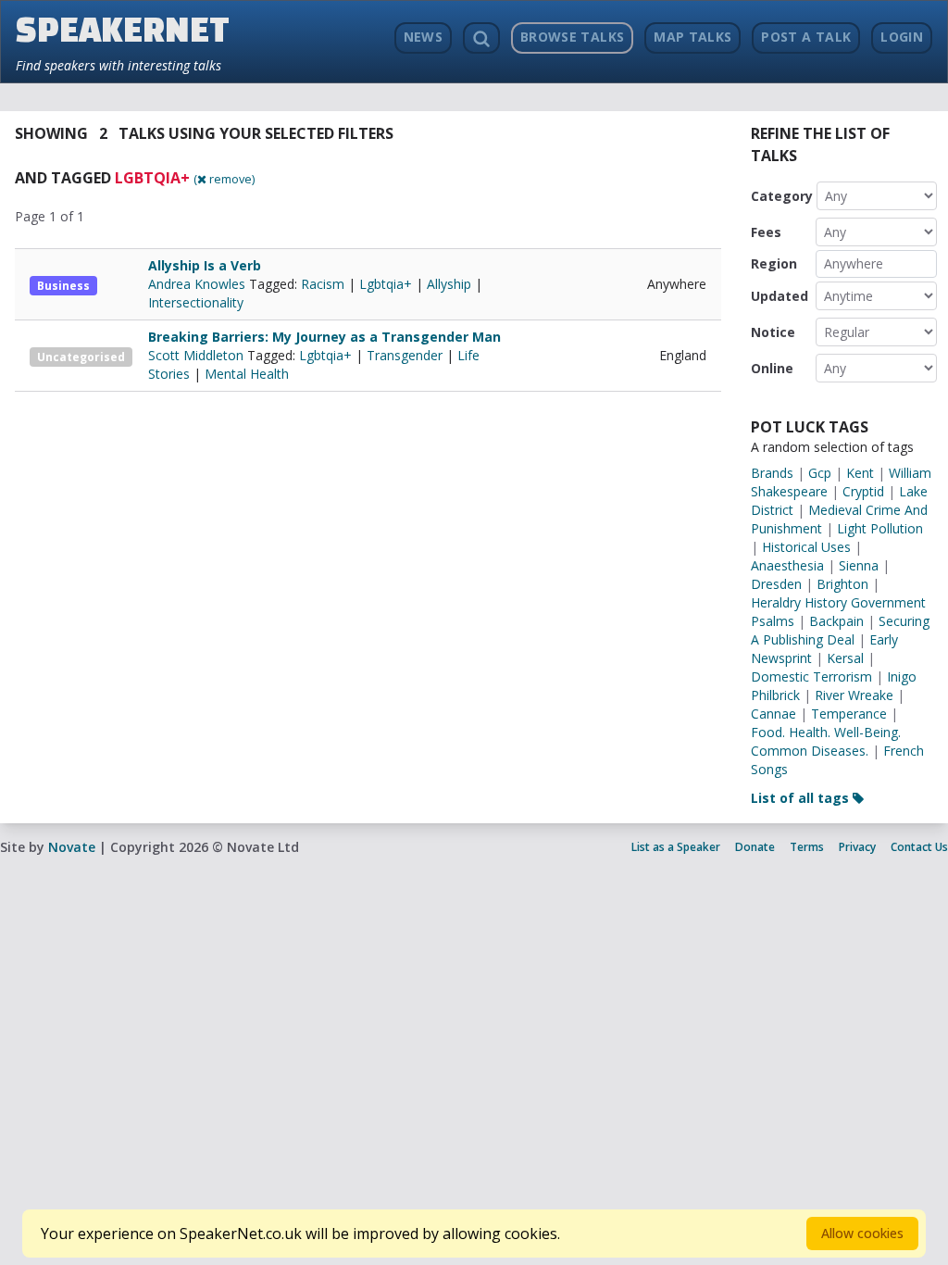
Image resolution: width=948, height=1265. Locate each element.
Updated (779, 296)
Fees (766, 232)
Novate (71, 847)
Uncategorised (81, 357)
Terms (807, 847)
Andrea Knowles (198, 284)
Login (901, 36)
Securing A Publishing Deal (840, 630)
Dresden (776, 584)
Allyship (449, 284)
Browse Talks (572, 36)
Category (782, 196)
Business (63, 286)
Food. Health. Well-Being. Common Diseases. (826, 741)
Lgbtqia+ (385, 284)
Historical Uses (806, 547)
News (423, 36)
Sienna (859, 565)
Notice (773, 332)
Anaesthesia (787, 565)
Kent (860, 473)
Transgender (405, 355)
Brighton (842, 584)
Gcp (819, 473)
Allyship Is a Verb (204, 265)
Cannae (773, 713)
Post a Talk (806, 36)
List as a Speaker (675, 847)
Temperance (849, 713)
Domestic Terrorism (811, 676)
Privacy (857, 847)
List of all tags (802, 798)
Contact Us (919, 847)
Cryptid (863, 491)
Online (772, 368)
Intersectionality (195, 302)
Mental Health (247, 373)
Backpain (836, 621)
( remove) (224, 178)
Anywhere (853, 263)
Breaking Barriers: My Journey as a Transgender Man (324, 336)
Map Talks (692, 36)
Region (774, 263)
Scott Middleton (197, 355)
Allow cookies (862, 1233)
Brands (772, 473)
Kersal (845, 658)
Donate (755, 847)
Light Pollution (880, 528)
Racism (322, 284)
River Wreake (854, 695)
